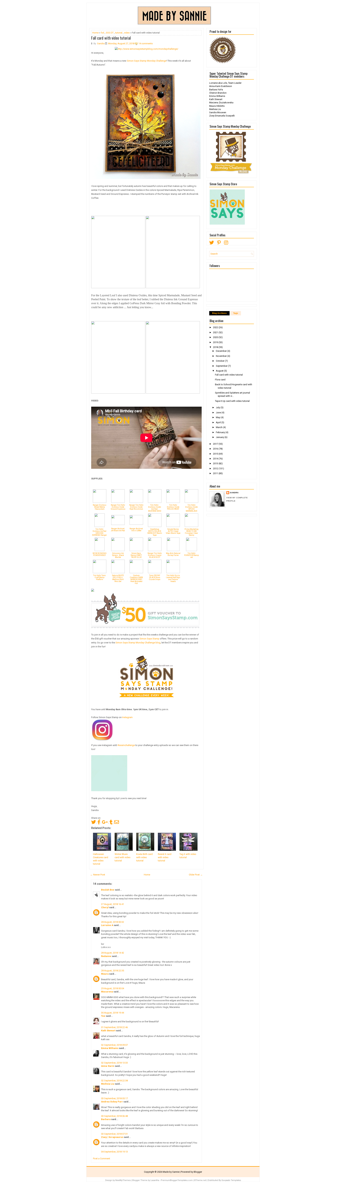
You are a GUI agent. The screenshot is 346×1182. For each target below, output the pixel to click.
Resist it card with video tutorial (164, 857)
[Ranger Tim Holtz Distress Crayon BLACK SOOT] (154, 550)
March (219, 427)
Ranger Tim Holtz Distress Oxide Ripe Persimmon (136, 507)
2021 (216, 332)
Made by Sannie (171, 1171)
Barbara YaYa (216, 89)
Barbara (106, 1119)
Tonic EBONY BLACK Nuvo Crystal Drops (154, 577)
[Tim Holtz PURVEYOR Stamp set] (191, 550)
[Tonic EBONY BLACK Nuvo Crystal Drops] (154, 572)
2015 (216, 453)
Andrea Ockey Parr (112, 1101)
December (221, 351)
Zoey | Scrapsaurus (112, 1137)
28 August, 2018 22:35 (112, 970)
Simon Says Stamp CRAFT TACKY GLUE (136, 555)
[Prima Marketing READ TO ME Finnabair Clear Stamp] (191, 526)
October (220, 360)
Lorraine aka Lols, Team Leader (225, 83)
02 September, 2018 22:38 (114, 1080)
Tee (103, 1016)
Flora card (220, 379)
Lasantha (155, 1180)
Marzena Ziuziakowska (221, 102)
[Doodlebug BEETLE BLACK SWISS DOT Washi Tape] (154, 526)
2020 (216, 337)
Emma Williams (109, 1048)
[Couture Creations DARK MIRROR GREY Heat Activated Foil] (136, 572)
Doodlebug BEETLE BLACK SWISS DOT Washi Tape (154, 532)
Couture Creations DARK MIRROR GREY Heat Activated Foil (136, 579)
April (218, 422)
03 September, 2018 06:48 (114, 1116)
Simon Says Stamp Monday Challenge (146, 60)
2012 (216, 468)
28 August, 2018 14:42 (112, 952)
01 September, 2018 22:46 (114, 1027)
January (220, 437)
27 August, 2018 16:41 (112, 904)
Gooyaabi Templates (231, 1180)
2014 (216, 458)
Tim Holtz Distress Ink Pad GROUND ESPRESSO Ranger (99, 532)
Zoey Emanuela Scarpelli (222, 115)
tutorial (118, 32)
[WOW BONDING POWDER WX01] (100, 550)
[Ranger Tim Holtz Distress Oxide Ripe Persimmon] (136, 502)
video (127, 32)
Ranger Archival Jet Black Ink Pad (118, 530)
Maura (105, 973)
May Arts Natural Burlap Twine (173, 554)
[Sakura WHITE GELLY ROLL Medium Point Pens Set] (118, 572)
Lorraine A (107, 925)
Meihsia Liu (107, 1083)
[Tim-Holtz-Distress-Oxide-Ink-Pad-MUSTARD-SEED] (154, 502)
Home (95, 32)
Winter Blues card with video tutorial (122, 857)
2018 (216, 347)
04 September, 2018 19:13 (114, 1151)
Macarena (107, 991)
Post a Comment (101, 1158)
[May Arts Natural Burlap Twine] (173, 550)
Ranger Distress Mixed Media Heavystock (99, 507)
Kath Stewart (108, 1030)
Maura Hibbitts (217, 106)
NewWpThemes (123, 1180)
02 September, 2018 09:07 (114, 1045)
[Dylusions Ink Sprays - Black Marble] (118, 550)
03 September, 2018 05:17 (114, 1098)
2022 (216, 327)
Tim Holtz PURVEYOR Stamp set (191, 555)
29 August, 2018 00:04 (112, 988)
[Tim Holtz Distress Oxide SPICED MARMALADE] (191, 502)
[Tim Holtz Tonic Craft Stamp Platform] (99, 572)
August (220, 370)
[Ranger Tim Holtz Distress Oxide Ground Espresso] (118, 502)
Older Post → (196, 874)
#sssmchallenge (126, 745)
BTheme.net (200, 1180)
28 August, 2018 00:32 (112, 922)
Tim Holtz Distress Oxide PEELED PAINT (173, 507)
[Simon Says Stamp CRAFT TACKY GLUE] (136, 550)
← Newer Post (97, 874)
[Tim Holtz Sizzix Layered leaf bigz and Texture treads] (173, 572)
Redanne (106, 956)
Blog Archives (219, 313)
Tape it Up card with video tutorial (232, 401)
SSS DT (110, 32)
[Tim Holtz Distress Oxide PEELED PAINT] (173, 502)
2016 (216, 448)
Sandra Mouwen (217, 112)
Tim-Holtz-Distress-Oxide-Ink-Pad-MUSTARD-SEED (154, 508)
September (222, 366)
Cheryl (105, 907)
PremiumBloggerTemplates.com (177, 1180)
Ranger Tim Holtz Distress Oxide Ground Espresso (118, 507)
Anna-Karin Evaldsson (220, 86)
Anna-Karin (107, 1066)
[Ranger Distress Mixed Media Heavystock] (99, 502)
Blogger (198, 1171)
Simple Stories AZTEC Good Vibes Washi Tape (173, 531)
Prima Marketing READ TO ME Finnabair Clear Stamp (191, 532)
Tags (235, 313)
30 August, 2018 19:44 (112, 1012)
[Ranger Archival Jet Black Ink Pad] (118, 524)
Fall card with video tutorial (111, 37)
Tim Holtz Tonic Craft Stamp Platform (99, 577)
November (221, 356)
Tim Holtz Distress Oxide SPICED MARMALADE (191, 508)
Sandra (234, 493)
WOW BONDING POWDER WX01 (100, 554)
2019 (216, 342)
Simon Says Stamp (149, 638)
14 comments (145, 43)
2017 (216, 443)
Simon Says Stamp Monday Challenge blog (138, 642)
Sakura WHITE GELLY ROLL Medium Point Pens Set (118, 578)
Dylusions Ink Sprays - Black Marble (118, 555)
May (218, 417)
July (218, 407)
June (218, 412)
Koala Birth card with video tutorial (144, 857)
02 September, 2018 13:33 (114, 1062)
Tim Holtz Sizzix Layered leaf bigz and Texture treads (173, 578)
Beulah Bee (107, 889)
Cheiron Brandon (218, 92)
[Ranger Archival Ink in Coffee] (136, 524)
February (220, 432)
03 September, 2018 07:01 (114, 1133)
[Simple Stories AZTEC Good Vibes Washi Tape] (173, 526)
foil (102, 32)
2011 (216, 473)
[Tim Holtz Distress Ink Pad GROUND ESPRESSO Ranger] (99, 526)
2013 (216, 463)
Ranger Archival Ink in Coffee (136, 530)
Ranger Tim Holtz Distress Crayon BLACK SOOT (155, 555)
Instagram (127, 717)
